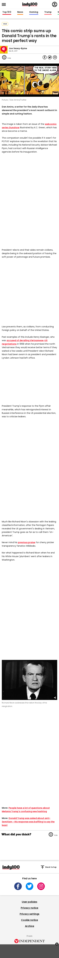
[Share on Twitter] (50, 57)
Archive (29, 926)
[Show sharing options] (55, 698)
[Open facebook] (18, 886)
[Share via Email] (55, 57)
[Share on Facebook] (45, 57)
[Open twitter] (29, 886)
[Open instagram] (41, 886)
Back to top (51, 867)
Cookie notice (29, 920)
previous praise (26, 542)
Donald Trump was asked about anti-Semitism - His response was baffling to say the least (28, 822)
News (20, 12)
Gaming (33, 12)
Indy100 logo (29, 4)
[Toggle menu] (4, 4)
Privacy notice (29, 908)
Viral (5, 24)
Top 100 (6, 12)
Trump (48, 12)
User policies (29, 902)
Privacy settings (29, 914)
